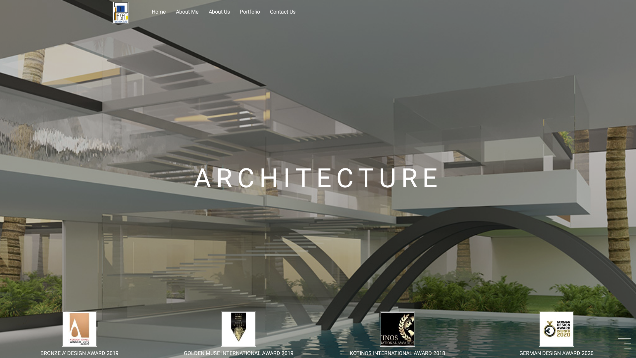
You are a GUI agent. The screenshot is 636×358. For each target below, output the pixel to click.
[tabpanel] (318, 179)
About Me (187, 12)
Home (159, 12)
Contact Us (282, 12)
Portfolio (250, 12)
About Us (219, 12)
